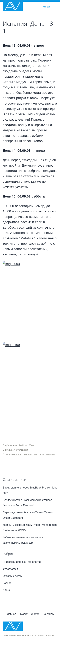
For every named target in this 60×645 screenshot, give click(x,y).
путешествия (31, 454)
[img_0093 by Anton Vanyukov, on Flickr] (30, 301)
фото (41, 454)
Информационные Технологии (22, 562)
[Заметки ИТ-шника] (13, 6)
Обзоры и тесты (12, 576)
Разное (7, 583)
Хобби (6, 590)
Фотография (21, 449)
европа (18, 454)
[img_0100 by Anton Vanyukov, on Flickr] (30, 382)
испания (50, 454)
